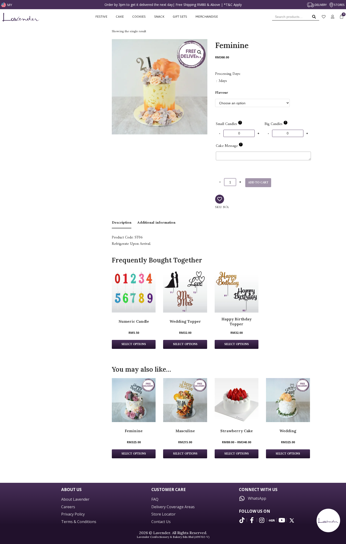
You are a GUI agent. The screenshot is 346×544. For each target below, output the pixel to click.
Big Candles (275, 124)
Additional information (156, 222)
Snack (159, 16)
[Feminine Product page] (134, 400)
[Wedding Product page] (288, 400)
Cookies (139, 16)
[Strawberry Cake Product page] (236, 400)
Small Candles (228, 124)
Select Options (133, 453)
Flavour (221, 92)
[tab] (121, 223)
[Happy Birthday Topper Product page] (236, 291)
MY (9, 5)
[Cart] (341, 17)
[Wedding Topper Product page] (185, 291)
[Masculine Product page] (185, 400)
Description (121, 222)
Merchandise (207, 16)
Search (315, 17)
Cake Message (228, 146)
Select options (133, 344)
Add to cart (258, 182)
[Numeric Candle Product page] (134, 291)
